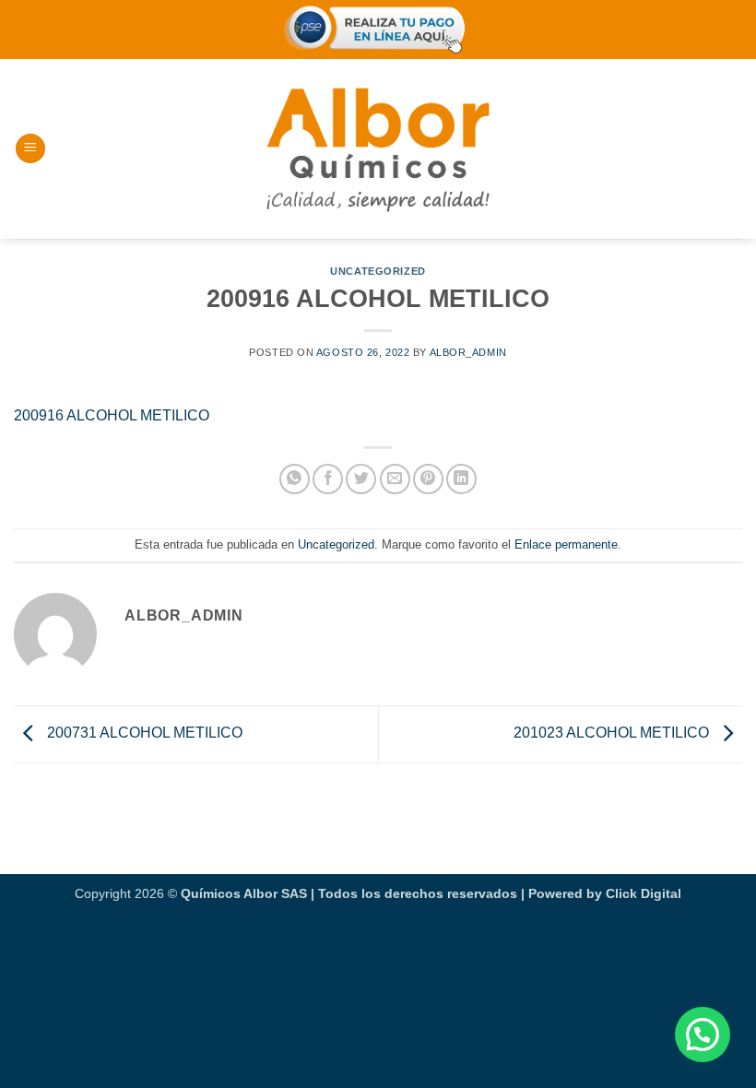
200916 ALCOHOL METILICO (111, 415)
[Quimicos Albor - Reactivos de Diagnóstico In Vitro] (378, 148)
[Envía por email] (395, 479)
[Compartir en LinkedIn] (461, 479)
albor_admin (468, 352)
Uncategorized (377, 271)
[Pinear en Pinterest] (428, 479)
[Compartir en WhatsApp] (294, 479)
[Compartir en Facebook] (328, 479)
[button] (30, 149)
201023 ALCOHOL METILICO (613, 732)
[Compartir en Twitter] (361, 479)
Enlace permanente (566, 544)
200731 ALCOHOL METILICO (142, 732)
